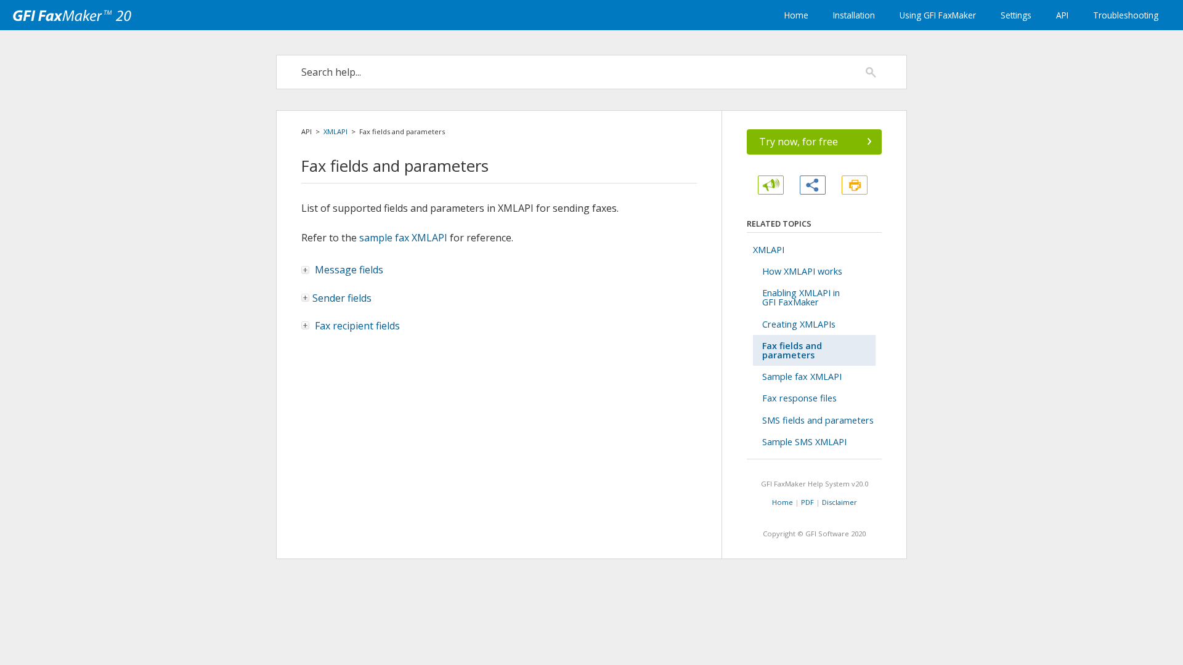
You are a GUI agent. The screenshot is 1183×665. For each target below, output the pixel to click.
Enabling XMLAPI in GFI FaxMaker (801, 297)
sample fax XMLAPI (403, 237)
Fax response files (799, 398)
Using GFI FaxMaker (938, 15)
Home (796, 15)
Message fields (347, 269)
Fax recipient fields (356, 325)
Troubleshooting (1125, 15)
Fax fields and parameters (792, 350)
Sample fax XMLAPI (802, 376)
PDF (807, 502)
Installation (854, 15)
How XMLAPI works (802, 271)
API (1062, 15)
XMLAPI (335, 131)
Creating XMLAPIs (798, 324)
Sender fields (342, 298)
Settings (1016, 15)
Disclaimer (839, 502)
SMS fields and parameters (818, 420)
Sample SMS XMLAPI (804, 442)
